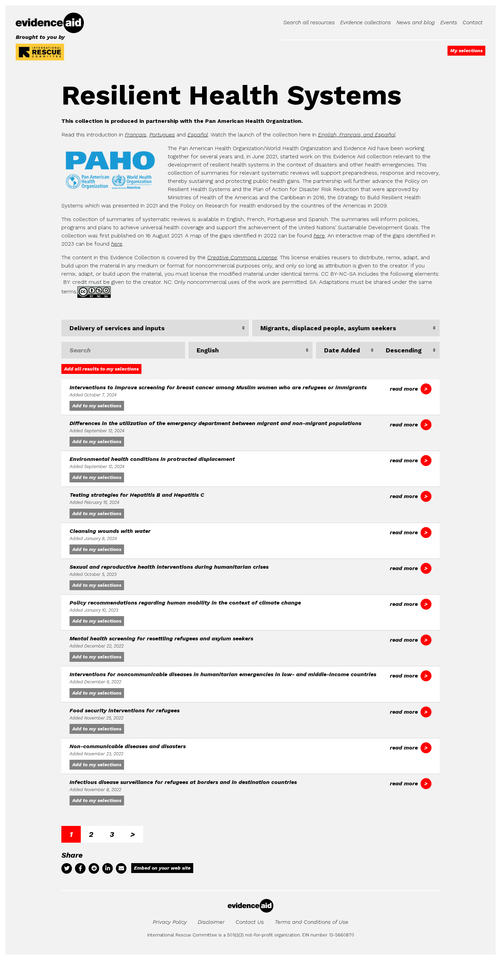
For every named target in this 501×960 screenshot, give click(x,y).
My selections (466, 50)
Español (197, 134)
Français (135, 134)
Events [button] (448, 22)
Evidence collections (365, 22)
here (319, 235)
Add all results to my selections (101, 369)
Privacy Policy (170, 922)
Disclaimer (211, 922)
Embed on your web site (162, 868)
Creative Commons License (242, 257)
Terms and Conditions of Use (311, 922)
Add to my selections (96, 405)
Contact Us (250, 922)
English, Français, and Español (356, 134)
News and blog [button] (415, 22)
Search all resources (309, 22)
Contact (472, 22)
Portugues (162, 134)
